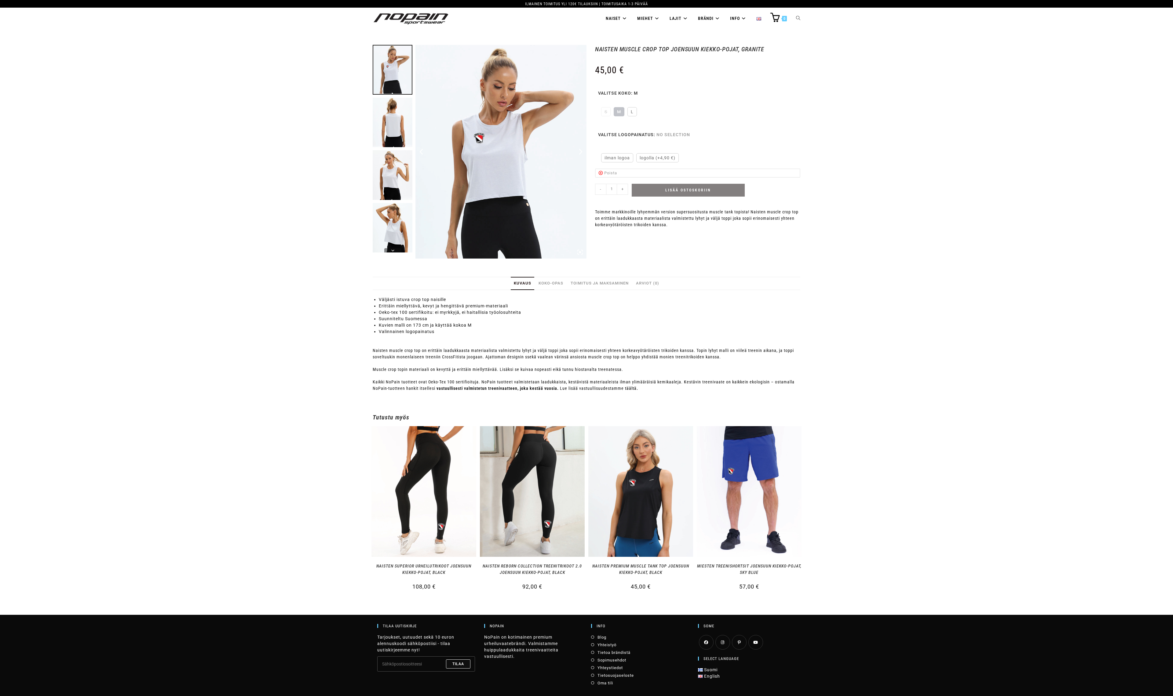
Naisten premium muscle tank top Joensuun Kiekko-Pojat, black (640, 569)
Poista (610, 173)
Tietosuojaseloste (615, 675)
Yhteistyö (606, 645)
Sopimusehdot (611, 660)
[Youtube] (755, 642)
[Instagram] (722, 642)
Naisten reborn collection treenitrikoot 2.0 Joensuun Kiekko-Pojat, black (532, 569)
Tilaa (458, 664)
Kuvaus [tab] (522, 283)
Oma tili (605, 683)
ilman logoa (617, 157)
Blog (601, 637)
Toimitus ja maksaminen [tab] (600, 283)
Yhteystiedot (610, 667)
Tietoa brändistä (613, 652)
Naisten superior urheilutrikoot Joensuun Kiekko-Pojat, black (423, 569)
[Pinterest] (739, 642)
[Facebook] (706, 642)
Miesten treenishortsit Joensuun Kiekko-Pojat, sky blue (749, 569)
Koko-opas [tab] (551, 283)
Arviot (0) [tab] (647, 283)
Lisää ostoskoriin (688, 190)
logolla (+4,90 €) (657, 157)
